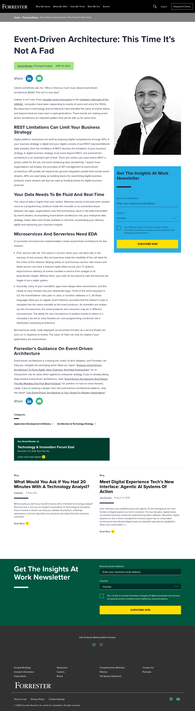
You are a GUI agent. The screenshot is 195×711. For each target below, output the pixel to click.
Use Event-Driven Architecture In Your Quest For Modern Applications (66, 392)
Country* (120, 213)
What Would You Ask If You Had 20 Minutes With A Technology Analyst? (51, 484)
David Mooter (25, 66)
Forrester (18, 492)
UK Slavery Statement (110, 676)
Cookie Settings (57, 699)
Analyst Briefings (22, 667)
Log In (164, 6)
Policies (103, 671)
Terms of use (20, 699)
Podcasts (146, 671)
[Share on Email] (39, 78)
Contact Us (147, 667)
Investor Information (24, 671)
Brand (60, 676)
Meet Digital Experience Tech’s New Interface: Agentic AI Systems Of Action (137, 486)
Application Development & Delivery (32, 423)
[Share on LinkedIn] (29, 78)
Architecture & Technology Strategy (75, 423)
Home (17, 17)
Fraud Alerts (20, 676)
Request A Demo (182, 6)
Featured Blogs (30, 17)
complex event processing (57, 99)
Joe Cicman (105, 497)
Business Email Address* (128, 198)
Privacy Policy (38, 699)
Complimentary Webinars (112, 667)
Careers (61, 671)
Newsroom (62, 667)
